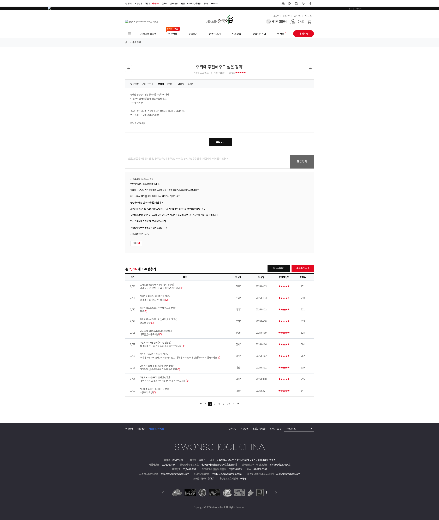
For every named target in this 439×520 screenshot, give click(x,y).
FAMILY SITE (291, 428)
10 (228, 403)
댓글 (136, 243)
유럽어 (147, 3)
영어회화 (128, 3)
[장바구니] (309, 21)
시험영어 (138, 3)
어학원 (205, 3)
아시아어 (155, 3)
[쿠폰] (301, 21)
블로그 (303, 3)
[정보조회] (232, 464)
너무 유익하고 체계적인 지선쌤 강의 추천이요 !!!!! (164, 379)
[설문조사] (276, 21)
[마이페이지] (293, 21)
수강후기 (137, 42)
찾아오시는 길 (275, 428)
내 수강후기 (278, 268)
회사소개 (129, 428)
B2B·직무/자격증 (193, 3)
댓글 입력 (302, 161)
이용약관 (141, 428)
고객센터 (297, 15)
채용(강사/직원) (258, 428)
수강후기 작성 (302, 268)
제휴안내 (244, 428)
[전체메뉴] (129, 33)
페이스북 (310, 3)
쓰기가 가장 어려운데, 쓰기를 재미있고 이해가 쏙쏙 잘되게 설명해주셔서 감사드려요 (180, 356)
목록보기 (220, 142)
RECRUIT (214, 3)
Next (276, 492)
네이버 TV (289, 3)
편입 (183, 3)
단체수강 (232, 428)
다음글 (310, 68)
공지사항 (308, 15)
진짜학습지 (174, 3)
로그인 (276, 15)
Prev (163, 492)
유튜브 (283, 3)
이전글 (128, 68)
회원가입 (286, 15)
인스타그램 (296, 3)
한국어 (164, 3)
